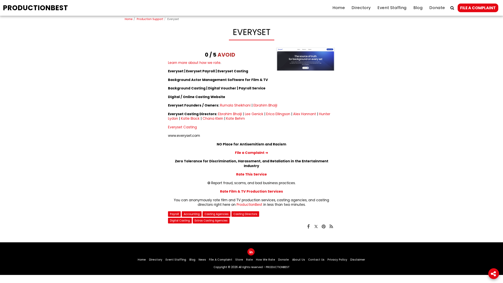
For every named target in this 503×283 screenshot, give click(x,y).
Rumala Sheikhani (235, 105)
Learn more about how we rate (194, 62)
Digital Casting (180, 220)
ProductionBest (249, 204)
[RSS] (331, 226)
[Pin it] (324, 226)
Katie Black (190, 118)
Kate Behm (235, 118)
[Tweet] (316, 226)
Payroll (174, 214)
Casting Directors (245, 214)
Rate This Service (251, 174)
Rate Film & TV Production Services (251, 191)
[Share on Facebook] (308, 226)
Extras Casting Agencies (211, 220)
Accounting (192, 214)
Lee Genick (254, 114)
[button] (452, 8)
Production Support (150, 19)
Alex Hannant (304, 114)
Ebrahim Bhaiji (265, 105)
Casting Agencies (217, 214)
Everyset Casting (182, 127)
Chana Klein (213, 118)
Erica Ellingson (278, 114)
